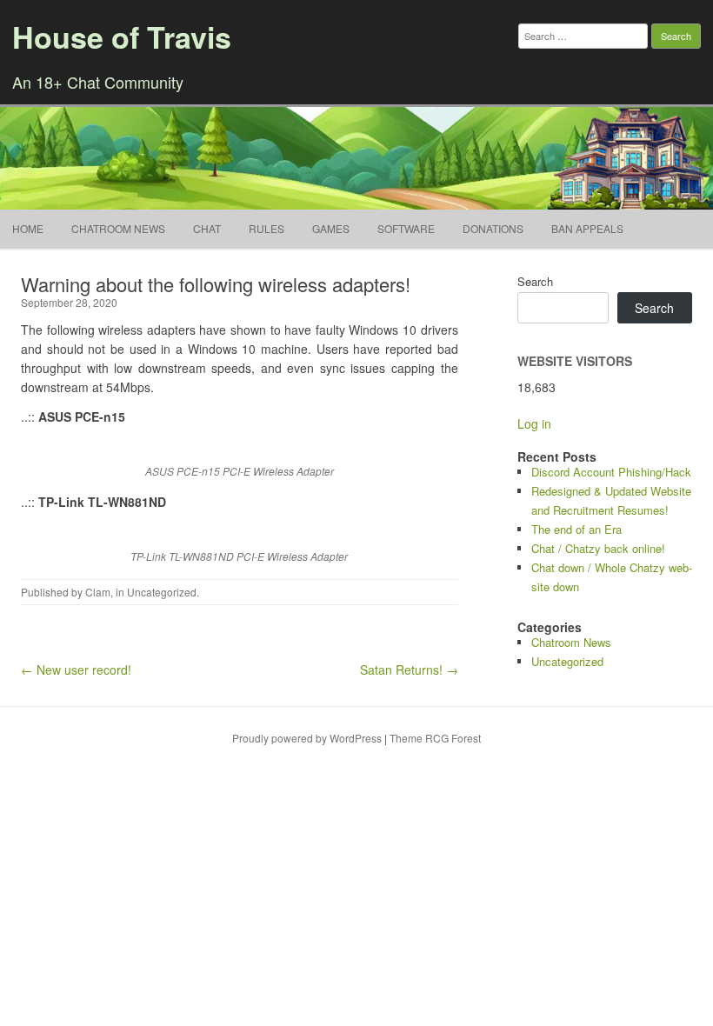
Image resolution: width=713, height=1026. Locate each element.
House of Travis (121, 36)
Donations (493, 228)
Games (331, 228)
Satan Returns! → (409, 669)
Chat (207, 228)
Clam (97, 591)
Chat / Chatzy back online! (598, 548)
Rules (266, 228)
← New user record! (76, 669)
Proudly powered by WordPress (307, 737)
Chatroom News (118, 228)
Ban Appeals (587, 228)
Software (406, 228)
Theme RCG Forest (435, 737)
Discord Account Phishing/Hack (611, 471)
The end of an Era (576, 529)
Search (535, 281)
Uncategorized (162, 591)
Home (27, 228)
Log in (534, 423)
